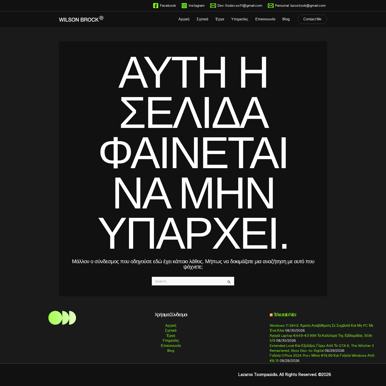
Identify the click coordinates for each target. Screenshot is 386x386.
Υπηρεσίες (170, 340)
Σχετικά (170, 330)
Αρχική (170, 325)
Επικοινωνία (171, 346)
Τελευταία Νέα (284, 314)
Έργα (170, 335)
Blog (170, 350)
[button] (312, 19)
